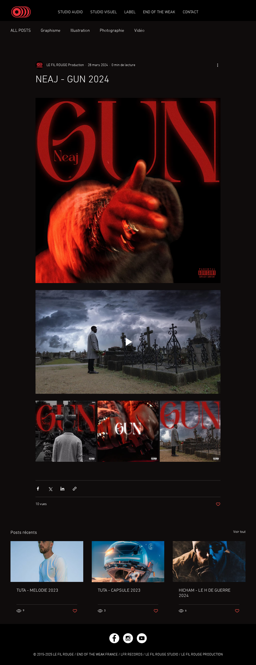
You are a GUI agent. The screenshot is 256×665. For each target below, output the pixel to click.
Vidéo (139, 30)
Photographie (112, 30)
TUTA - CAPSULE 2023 (119, 590)
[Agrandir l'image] (66, 431)
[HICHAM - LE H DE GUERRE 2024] (209, 561)
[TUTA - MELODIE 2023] (46, 561)
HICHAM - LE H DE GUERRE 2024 (204, 593)
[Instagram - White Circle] (128, 638)
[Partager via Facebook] (38, 488)
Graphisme (50, 30)
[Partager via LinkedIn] (62, 488)
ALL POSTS (20, 30)
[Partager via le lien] (74, 488)
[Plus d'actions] (217, 65)
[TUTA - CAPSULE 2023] (128, 561)
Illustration (80, 30)
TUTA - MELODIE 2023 (37, 590)
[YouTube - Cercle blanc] (142, 638)
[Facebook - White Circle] (114, 638)
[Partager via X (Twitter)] (50, 488)
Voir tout (239, 532)
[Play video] (128, 342)
